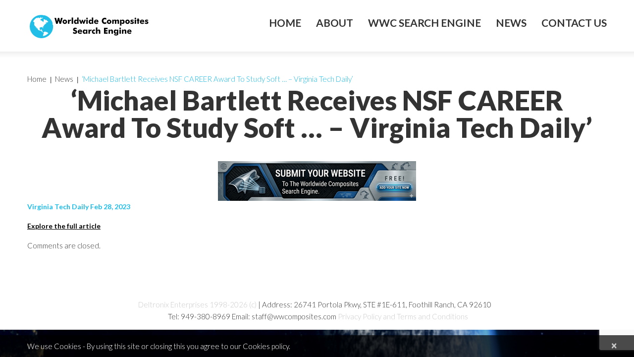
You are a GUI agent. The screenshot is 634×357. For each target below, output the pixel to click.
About (334, 23)
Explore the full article (64, 226)
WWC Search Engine (424, 23)
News (511, 23)
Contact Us (574, 23)
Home (285, 23)
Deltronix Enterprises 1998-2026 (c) (197, 304)
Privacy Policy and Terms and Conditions (403, 316)
